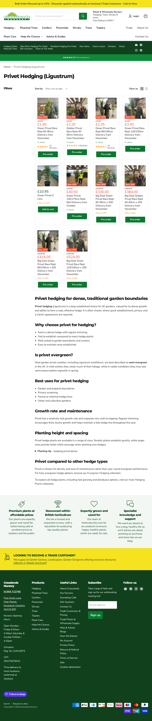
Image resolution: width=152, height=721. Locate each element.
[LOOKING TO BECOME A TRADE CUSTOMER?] (76, 559)
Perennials (62, 28)
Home (7, 66)
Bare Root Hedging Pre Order (34, 46)
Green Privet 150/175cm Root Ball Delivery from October (76, 200)
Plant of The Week (44, 49)
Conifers (47, 28)
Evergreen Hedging (98, 473)
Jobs (62, 662)
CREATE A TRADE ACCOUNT (30, 563)
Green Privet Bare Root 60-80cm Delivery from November (47, 133)
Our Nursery (66, 593)
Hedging (9, 28)
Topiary (100, 28)
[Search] (83, 16)
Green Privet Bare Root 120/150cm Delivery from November (135, 133)
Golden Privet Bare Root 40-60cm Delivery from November (75, 133)
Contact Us (141, 36)
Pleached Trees (29, 28)
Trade (129, 28)
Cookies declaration (70, 667)
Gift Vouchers (26, 49)
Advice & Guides (55, 36)
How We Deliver (68, 636)
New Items (85, 46)
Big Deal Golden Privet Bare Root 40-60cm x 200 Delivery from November (134, 202)
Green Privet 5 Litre (45, 197)
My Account (66, 640)
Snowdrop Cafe (68, 597)
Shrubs (77, 28)
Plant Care (10, 36)
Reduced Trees (10, 49)
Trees (89, 28)
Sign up (95, 615)
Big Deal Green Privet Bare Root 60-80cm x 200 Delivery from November (105, 202)
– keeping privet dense (57, 451)
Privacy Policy (67, 645)
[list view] (146, 89)
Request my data (20, 703)
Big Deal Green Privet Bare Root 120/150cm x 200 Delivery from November (76, 267)
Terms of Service (68, 658)
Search (7, 703)
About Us (142, 28)
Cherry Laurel (99, 46)
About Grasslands (69, 588)
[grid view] (142, 89)
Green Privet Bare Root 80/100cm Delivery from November (105, 133)
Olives (122, 46)
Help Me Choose (31, 36)
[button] (134, 16)
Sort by (39, 88)
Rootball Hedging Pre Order (64, 46)
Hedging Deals (10, 46)
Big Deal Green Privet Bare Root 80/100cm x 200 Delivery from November (46, 267)
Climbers (112, 46)
